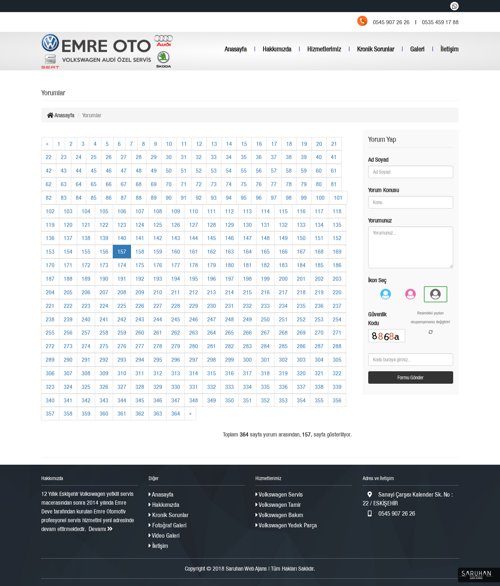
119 (50, 224)
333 (229, 386)
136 (50, 238)
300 (247, 359)
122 (104, 224)
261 (157, 332)
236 (319, 305)
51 (184, 170)
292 (104, 359)
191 (121, 278)
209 (139, 292)
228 (175, 305)
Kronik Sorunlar (375, 49)
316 (229, 373)
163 (229, 251)
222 (68, 305)
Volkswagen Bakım (280, 515)
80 (319, 184)
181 (247, 265)
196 (211, 278)
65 (94, 184)
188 (68, 278)
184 (301, 265)
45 (94, 170)
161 (193, 251)
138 (86, 238)
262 (175, 332)
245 (175, 319)
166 (283, 251)
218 (301, 292)
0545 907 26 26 (396, 513)
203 (337, 278)
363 (157, 413)
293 (121, 359)
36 (259, 157)
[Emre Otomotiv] (107, 51)
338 (319, 386)
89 (154, 197)
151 (319, 238)
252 (301, 319)
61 (334, 170)
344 (121, 400)
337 (301, 386)
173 (104, 265)
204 (50, 292)
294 (139, 359)
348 (193, 400)
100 (320, 197)
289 (50, 359)
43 (64, 170)
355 (319, 400)
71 (184, 184)
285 (283, 346)
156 (104, 251)
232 (247, 305)
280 (193, 346)
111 (211, 211)
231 (229, 305)
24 (79, 157)
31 (184, 157)
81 (334, 184)
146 (229, 238)
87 (124, 197)
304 (319, 359)
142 (157, 238)
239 (68, 319)
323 (50, 386)
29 (154, 157)
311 (139, 373)
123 (121, 224)
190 (104, 278)
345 (139, 400)
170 (50, 265)
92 (199, 197)
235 (301, 305)
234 (283, 305)
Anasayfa (236, 49)
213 (211, 292)
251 (283, 319)
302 (283, 359)
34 (229, 157)
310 (121, 373)
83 (64, 197)
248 (229, 319)
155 (86, 251)
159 (157, 251)
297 (193, 359)
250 (265, 319)
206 (86, 292)
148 (265, 238)
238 (50, 319)
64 (79, 184)
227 (157, 305)
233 (265, 305)
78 (289, 184)
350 (229, 400)
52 (199, 170)
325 (86, 386)
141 (139, 238)
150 (301, 238)
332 (211, 386)
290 (68, 359)
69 (154, 184)
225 (121, 305)
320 (301, 373)
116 (301, 211)
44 (79, 170)
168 (319, 251)
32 (199, 157)
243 (139, 319)
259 (121, 332)
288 (337, 346)
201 (301, 278)
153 (50, 251)
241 (104, 319)
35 (244, 157)
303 (301, 359)
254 (337, 319)
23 (64, 157)
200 (283, 278)
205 (68, 292)
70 (169, 184)
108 (157, 211)
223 (86, 305)
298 (211, 359)
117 (319, 211)
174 (121, 265)
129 (229, 224)
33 (214, 157)
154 (68, 251)
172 (86, 265)
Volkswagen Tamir (279, 504)
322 (337, 373)
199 (265, 278)
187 (50, 278)
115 (283, 211)
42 (49, 170)
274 (86, 346)
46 (109, 170)
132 (283, 224)
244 (157, 319)
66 (109, 184)
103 (68, 211)
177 (175, 265)
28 (139, 157)
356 (337, 400)
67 (124, 184)
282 (229, 346)
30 (169, 157)
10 (169, 143)
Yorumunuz (380, 220)
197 (229, 278)
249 (247, 319)
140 (121, 238)
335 (265, 386)
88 (139, 197)
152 (337, 238)
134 (319, 224)
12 (199, 143)
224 (104, 305)
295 (157, 359)
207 (104, 292)
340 (50, 400)
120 (68, 224)
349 (211, 400)
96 (259, 197)
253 (319, 319)
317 (247, 373)
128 (211, 224)
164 (247, 251)
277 (139, 346)
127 (193, 224)
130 (247, 224)
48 (139, 170)
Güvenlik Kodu (377, 318)
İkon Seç (377, 280)
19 (304, 143)
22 (49, 157)
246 (193, 319)
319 (283, 373)
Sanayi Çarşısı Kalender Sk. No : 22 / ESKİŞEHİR (407, 499)
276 (121, 346)
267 (265, 332)
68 (139, 184)
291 (86, 359)
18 (289, 143)
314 (193, 373)
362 (139, 413)
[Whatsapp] (454, 6)
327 (121, 386)
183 (283, 265)
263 (193, 332)
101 (338, 197)
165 (265, 251)
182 (265, 265)
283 (247, 346)
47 (124, 170)
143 (175, 238)
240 (86, 319)
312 (157, 373)
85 (94, 197)
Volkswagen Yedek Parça (287, 525)
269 (301, 332)
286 (301, 346)
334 (247, 386)
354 (301, 400)
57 (274, 170)
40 (319, 157)
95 (244, 197)
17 (274, 143)
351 (247, 400)
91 (184, 197)
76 (259, 184)
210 (157, 292)
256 (68, 332)
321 (319, 373)
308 (86, 373)
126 (175, 224)
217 (283, 292)
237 (337, 305)
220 (337, 292)
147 (247, 238)
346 (157, 400)
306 (50, 373)
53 (214, 170)
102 (50, 211)
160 (175, 251)
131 (265, 224)
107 (139, 211)
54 (229, 170)
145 (211, 238)
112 (229, 211)
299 (229, 359)
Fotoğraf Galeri (168, 525)
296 (175, 359)
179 (211, 265)
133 (301, 224)
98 (289, 197)
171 (68, 265)
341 (68, 400)
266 (247, 332)
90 (169, 197)
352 (265, 400)
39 (304, 157)
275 (104, 346)
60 (319, 170)
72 (199, 184)
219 (319, 292)
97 (274, 197)
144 (193, 238)
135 (337, 224)
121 (86, 224)
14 (229, 143)
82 (49, 197)
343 (104, 400)
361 (121, 413)
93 (214, 197)
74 (229, 184)
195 (193, 278)
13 (214, 143)
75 (244, 184)
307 (68, 373)
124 (139, 224)
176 (157, 265)
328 (139, 386)
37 (274, 157)
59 (304, 170)
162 (211, 251)
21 (334, 143)
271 (337, 332)
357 (50, 413)
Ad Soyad (378, 159)
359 (86, 413)
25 (94, 157)
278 (157, 346)
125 (157, 224)
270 (319, 332)
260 (139, 332)
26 (109, 157)
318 (265, 373)
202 (319, 278)
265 (229, 332)
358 (68, 413)
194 (175, 278)
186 (337, 265)
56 (259, 170)
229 (193, 305)
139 (104, 238)
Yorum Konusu (383, 190)
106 (121, 211)
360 (104, 413)
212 (193, 292)
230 (211, 305)
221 (50, 305)
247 (211, 319)
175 (139, 265)
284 (265, 346)
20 (319, 143)
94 (229, 197)
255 (50, 332)
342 (86, 400)
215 (247, 292)
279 (175, 346)
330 (175, 386)
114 (265, 211)
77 (274, 184)
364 (175, 413)
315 (211, 373)
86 (109, 197)
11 (184, 143)
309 (104, 373)
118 (337, 211)
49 (154, 170)
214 (229, 292)
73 (214, 184)
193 (157, 278)
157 (121, 251)
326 (104, 386)
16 (259, 143)
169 (337, 251)
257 (86, 332)
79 (304, 184)
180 (229, 265)
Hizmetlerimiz (324, 49)
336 (283, 386)
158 (139, 251)
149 (283, 238)
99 (304, 197)
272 (50, 346)
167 (301, 251)
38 (289, 157)
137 (68, 238)
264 (211, 332)
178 (193, 265)
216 (265, 292)
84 (79, 197)
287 (319, 346)
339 (337, 386)
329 (157, 386)
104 (86, 211)
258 (104, 332)
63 (64, 184)
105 (104, 211)
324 (68, 386)
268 (283, 332)
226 (139, 305)
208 (121, 292)
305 (337, 359)
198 (247, 278)
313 (175, 373)
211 (175, 292)
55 (244, 170)
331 (193, 386)
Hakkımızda (277, 49)
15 (244, 143)
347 (175, 400)
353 (283, 400)
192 (139, 278)
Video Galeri (165, 535)
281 (211, 346)
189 (86, 278)
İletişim (450, 49)
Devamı (98, 528)
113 (247, 211)
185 (319, 265)
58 (289, 170)
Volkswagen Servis (280, 494)
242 (121, 319)
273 (68, 346)
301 (265, 359)
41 (334, 157)
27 (124, 157)
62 (49, 184)
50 (169, 170)
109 (175, 211)
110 (193, 211)
